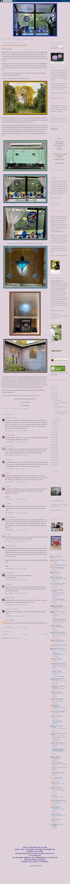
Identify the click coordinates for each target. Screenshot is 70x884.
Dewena (7, 460)
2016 (54, 444)
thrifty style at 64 (56, 819)
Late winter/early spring (58, 796)
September (57, 421)
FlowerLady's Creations (56, 510)
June (55, 426)
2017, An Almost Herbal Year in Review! (59, 681)
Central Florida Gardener (59, 583)
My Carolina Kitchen (58, 698)
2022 (54, 398)
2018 (54, 439)
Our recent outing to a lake (58, 568)
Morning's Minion (57, 692)
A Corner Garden (57, 556)
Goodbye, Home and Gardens (59, 608)
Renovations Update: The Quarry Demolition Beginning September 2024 (59, 737)
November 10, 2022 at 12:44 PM (16, 455)
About (8, 39)
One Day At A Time (29, 39)
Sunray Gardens (56, 787)
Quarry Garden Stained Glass (58, 734)
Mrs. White (8, 573)
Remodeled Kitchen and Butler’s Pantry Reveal (58, 700)
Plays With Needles (57, 721)
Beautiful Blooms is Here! (58, 654)
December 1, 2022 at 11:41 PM (15, 593)
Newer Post (5, 634)
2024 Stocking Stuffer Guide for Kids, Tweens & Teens (59, 621)
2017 (54, 442)
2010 (54, 460)
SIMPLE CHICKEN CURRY (59, 815)
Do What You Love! (57, 779)
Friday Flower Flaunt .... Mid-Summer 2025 (59, 579)
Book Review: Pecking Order (59, 650)
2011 (54, 457)
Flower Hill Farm (56, 625)
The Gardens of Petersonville (56, 807)
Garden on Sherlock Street (59, 645)
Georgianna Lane (56, 653)
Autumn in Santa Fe (57, 712)
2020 (54, 434)
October (56, 418)
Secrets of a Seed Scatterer (59, 767)
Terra (6, 534)
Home (3, 39)
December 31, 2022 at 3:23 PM (15, 627)
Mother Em (8, 620)
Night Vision (55, 774)
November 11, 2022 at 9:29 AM (16, 468)
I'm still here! (55, 561)
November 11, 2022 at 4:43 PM (16, 499)
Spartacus (54, 769)
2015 (54, 447)
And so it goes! (56, 573)
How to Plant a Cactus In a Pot (58, 752)
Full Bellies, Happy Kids (58, 632)
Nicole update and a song (60, 407)
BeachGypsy (8, 435)
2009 (54, 462)
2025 (54, 390)
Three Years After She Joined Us (59, 729)
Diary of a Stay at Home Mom (58, 612)
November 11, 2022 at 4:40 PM (16, 482)
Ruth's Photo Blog (57, 763)
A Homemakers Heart (58, 567)
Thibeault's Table (56, 814)
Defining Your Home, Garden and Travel (57, 606)
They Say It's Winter (57, 659)
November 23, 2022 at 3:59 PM (16, 568)
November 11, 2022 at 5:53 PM (16, 512)
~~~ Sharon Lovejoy (57, 777)
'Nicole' (56, 409)
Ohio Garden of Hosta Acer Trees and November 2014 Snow (58, 790)
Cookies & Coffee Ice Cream (59, 672)
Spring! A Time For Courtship (59, 764)
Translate (62, 48)
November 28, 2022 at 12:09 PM (16, 580)
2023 (54, 395)
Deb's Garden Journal (58, 599)
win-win (54, 820)
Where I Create (17, 39)
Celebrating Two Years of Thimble (58, 694)
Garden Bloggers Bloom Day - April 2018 (59, 744)
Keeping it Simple (57, 671)
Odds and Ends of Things (58, 688)
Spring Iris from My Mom (58, 707)
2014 (54, 449)
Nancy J (7, 446)
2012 (54, 455)
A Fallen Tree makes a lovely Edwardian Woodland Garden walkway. (59, 666)
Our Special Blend (57, 716)
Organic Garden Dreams (58, 711)
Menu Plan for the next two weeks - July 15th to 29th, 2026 (58, 635)
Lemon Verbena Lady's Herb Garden (58, 679)
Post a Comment (6, 631)
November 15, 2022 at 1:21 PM (16, 530)
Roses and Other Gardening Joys (56, 757)
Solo (53, 717)
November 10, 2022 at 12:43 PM (16, 442)
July (55, 423)
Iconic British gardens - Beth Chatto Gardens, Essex (59, 802)
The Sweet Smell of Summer (59, 783)
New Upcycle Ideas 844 (58, 641)
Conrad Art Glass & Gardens (57, 590)
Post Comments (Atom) (15, 638)
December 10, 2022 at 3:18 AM (16, 604)
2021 (54, 432)
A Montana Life (56, 572)
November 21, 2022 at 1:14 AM (16, 541)
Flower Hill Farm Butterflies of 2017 (59, 627)
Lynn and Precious (9, 417)
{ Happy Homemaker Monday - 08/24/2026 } (59, 614)
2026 (54, 388)
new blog (54, 181)
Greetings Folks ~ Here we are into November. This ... (60, 413)
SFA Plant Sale (56, 759)
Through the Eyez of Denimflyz (57, 824)
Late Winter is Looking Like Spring (59, 601)
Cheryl (6, 584)
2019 (54, 437)
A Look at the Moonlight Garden (58, 809)
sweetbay (54, 795)
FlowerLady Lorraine (59, 118)
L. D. (6, 503)
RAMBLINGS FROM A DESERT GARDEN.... (58, 749)
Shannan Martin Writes (58, 772)
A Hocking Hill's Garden (58, 565)
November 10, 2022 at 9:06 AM (16, 430)
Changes (54, 826)
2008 (54, 465)
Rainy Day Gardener (57, 742)
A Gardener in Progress (58, 560)
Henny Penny (8, 517)
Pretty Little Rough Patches (57, 726)
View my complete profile (59, 121)
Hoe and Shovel (56, 658)
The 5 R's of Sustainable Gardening (58, 585)
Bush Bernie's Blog (57, 577)
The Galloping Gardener (58, 800)
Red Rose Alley (9, 545)
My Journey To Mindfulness (56, 705)
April (55, 429)
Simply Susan (55, 782)
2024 (54, 393)
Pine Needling (55, 722)
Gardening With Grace (58, 648)
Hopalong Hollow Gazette (59, 663)
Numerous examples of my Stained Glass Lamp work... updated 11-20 (58, 594)
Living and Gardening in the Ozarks (58, 686)
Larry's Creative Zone (58, 676)
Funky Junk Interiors (58, 640)
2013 (54, 452)
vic (6, 473)
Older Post (45, 634)
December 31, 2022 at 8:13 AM (16, 616)
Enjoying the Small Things (59, 619)
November (57, 400)
